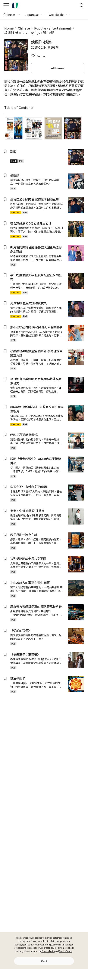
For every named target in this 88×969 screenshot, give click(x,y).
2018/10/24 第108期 (40, 32)
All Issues (57, 68)
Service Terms (65, 951)
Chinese (24, 28)
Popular (40, 28)
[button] (38, 56)
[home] (15, 5)
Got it (44, 961)
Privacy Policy (48, 951)
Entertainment (59, 28)
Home (9, 28)
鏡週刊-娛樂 (13, 32)
